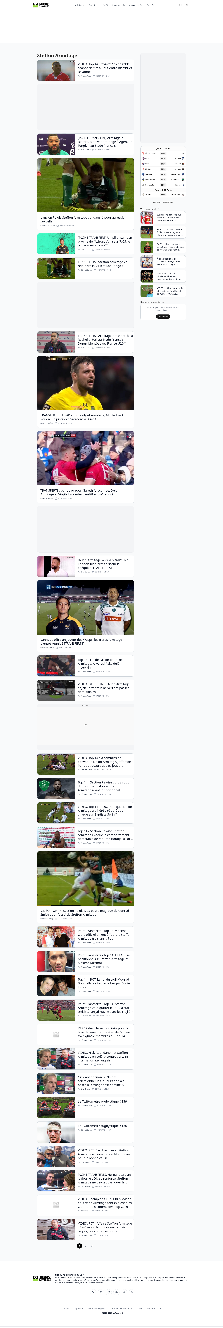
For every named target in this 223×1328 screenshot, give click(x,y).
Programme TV (118, 5)
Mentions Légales (97, 1308)
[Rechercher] (181, 5)
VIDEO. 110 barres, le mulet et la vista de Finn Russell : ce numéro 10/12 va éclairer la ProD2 (170, 291)
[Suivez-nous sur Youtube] (116, 1292)
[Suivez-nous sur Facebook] (101, 1292)
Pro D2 (105, 5)
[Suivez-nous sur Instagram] (109, 1292)
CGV (140, 1308)
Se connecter (163, 316)
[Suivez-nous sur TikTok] (124, 1292)
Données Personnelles (122, 1308)
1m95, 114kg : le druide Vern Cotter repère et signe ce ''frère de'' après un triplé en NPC (170, 247)
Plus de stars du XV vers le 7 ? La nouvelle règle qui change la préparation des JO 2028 (170, 232)
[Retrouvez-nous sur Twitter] (93, 1292)
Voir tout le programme (163, 202)
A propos (78, 1308)
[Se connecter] (186, 5)
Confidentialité (154, 1308)
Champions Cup (136, 5)
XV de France (79, 5)
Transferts (151, 5)
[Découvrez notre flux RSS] (132, 1292)
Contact (65, 1308)
